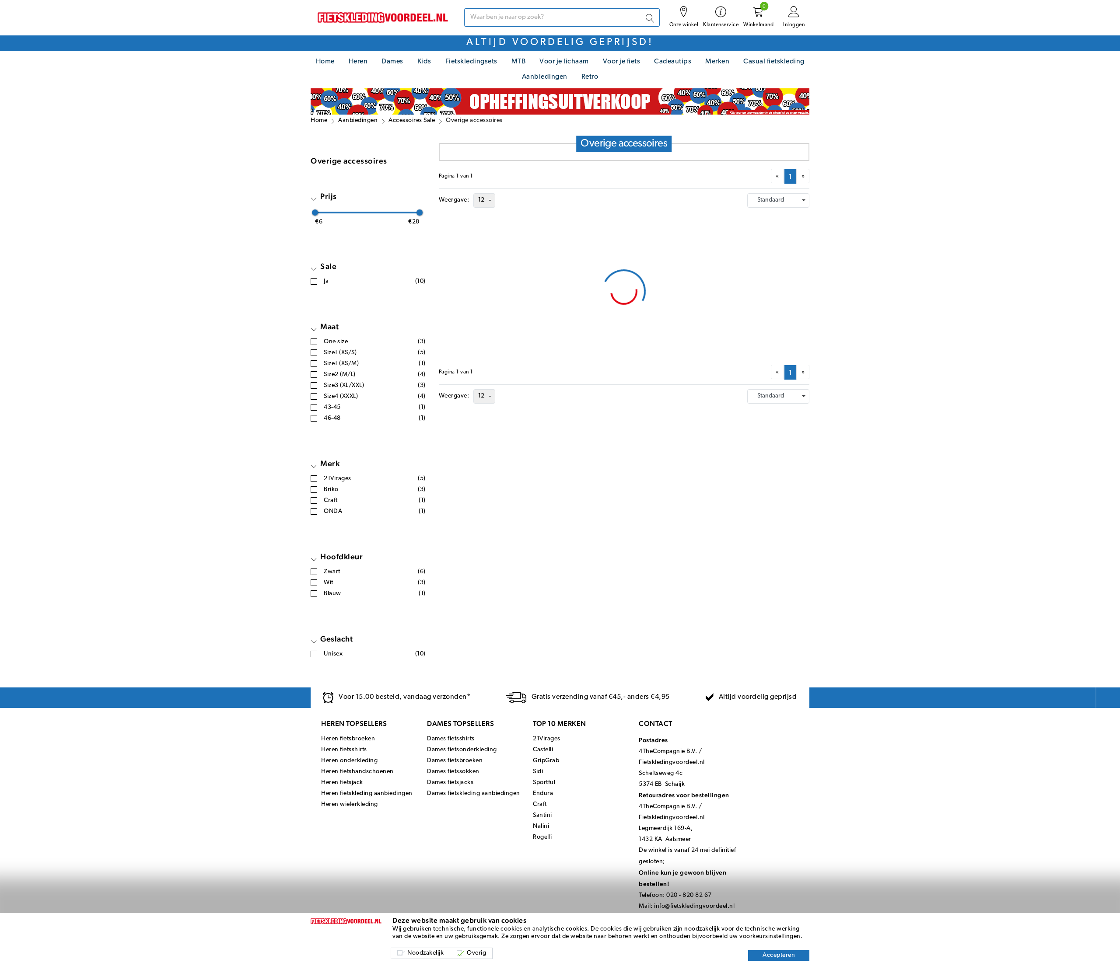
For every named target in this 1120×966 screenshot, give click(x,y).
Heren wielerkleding (349, 804)
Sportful (544, 782)
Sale (328, 266)
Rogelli (542, 837)
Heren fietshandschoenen (357, 771)
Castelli (543, 749)
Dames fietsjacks (450, 782)
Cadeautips (672, 61)
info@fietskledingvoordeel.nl (694, 906)
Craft (540, 804)
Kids (424, 61)
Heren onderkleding (349, 760)
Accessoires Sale (411, 120)
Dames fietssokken (453, 771)
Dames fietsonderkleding (462, 749)
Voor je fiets (621, 61)
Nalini (541, 826)
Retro (589, 76)
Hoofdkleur (341, 556)
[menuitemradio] (790, 176)
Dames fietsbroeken (455, 760)
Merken (717, 61)
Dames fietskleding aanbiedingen (473, 793)
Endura (543, 793)
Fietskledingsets (471, 61)
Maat (329, 326)
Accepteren (779, 955)
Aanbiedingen (544, 76)
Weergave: (454, 200)
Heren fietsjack (342, 782)
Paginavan (456, 176)
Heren (358, 61)
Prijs (328, 196)
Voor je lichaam (564, 61)
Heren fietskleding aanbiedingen (367, 793)
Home (325, 61)
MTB (518, 61)
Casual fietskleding (774, 61)
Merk (330, 463)
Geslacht (336, 638)
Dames (392, 61)
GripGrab (546, 760)
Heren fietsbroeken (348, 739)
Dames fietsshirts (451, 739)
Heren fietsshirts (344, 749)
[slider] (315, 212)
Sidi (538, 771)
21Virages (546, 739)
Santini (542, 815)
